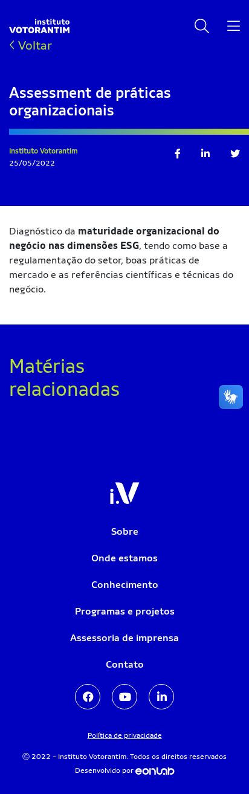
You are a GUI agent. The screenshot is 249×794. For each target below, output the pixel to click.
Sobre (124, 531)
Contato (125, 664)
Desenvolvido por (105, 770)
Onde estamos (124, 558)
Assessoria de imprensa (124, 638)
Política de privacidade (125, 735)
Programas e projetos (125, 611)
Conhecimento (124, 584)
